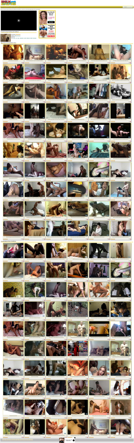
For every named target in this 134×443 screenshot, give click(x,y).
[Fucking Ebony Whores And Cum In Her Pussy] (13, 123)
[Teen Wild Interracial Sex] (56, 282)
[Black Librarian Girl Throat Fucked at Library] (13, 142)
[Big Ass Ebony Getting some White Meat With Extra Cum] (99, 44)
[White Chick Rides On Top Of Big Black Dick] (78, 262)
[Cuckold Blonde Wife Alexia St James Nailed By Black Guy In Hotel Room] (56, 44)
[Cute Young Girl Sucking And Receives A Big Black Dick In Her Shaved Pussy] (35, 399)
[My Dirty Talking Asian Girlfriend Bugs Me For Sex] (99, 399)
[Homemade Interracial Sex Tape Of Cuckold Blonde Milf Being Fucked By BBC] (35, 44)
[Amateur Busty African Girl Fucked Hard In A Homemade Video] (78, 44)
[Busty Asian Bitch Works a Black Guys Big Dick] (78, 64)
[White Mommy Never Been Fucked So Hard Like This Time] (13, 419)
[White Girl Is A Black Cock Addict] (56, 201)
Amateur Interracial (17, 35)
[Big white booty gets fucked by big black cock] (78, 103)
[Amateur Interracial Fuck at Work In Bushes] (35, 282)
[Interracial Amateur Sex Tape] (13, 103)
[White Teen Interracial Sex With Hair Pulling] (99, 142)
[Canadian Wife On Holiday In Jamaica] (13, 243)
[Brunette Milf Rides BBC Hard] (13, 162)
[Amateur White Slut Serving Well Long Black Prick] (78, 201)
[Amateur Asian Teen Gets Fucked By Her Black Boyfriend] (13, 282)
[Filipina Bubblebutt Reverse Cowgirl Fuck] (99, 162)
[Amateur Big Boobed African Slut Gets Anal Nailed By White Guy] (99, 282)
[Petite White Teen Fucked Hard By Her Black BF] (56, 142)
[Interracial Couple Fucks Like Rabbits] (99, 123)
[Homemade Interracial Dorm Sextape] (78, 162)
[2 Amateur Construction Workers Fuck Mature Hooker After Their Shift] (99, 262)
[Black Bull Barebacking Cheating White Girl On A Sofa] (120, 142)
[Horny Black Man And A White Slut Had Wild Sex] (35, 123)
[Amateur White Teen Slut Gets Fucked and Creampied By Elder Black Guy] (56, 341)
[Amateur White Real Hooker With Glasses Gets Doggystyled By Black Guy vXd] (99, 243)
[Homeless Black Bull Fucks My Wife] (120, 360)
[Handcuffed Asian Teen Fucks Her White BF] (78, 399)
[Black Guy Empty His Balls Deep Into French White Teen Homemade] (99, 103)
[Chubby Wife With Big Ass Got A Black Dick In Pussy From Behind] (56, 360)
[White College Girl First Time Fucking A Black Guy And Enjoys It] (56, 123)
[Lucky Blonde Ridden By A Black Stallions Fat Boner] (78, 419)
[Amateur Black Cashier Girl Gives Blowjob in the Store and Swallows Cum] (78, 341)
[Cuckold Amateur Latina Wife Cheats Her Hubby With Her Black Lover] (99, 341)
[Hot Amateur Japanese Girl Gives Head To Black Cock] (120, 44)
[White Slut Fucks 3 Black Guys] (13, 380)
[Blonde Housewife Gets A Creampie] (78, 243)
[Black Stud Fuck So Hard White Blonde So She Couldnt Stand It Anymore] (56, 419)
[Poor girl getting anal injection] (56, 399)
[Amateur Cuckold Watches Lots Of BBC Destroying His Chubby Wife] (120, 64)
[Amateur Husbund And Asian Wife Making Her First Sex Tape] (120, 341)
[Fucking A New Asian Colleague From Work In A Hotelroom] (35, 142)
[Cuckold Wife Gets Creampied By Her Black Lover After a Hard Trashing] (13, 341)
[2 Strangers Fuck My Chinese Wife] (35, 262)
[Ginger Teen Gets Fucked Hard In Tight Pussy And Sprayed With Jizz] (78, 380)
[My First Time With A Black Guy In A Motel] (120, 103)
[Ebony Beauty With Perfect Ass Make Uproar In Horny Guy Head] (99, 321)
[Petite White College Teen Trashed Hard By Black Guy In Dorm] (35, 201)
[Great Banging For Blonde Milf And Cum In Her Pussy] (56, 321)
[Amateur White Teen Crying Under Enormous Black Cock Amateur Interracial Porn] (56, 162)
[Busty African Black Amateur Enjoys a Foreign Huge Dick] (35, 243)
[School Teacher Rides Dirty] (120, 282)
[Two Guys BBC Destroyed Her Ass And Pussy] (56, 380)
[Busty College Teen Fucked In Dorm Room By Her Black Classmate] (35, 162)
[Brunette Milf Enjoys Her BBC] (13, 64)
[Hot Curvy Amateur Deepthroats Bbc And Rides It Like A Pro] (35, 380)
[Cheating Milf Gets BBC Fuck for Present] (35, 419)
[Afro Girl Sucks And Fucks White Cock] (99, 201)
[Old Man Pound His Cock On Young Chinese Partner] (78, 142)
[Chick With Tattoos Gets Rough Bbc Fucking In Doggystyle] (99, 360)
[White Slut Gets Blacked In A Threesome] (120, 162)
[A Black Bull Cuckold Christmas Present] (35, 103)
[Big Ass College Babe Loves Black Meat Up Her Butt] (120, 419)
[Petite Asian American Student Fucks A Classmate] (78, 282)
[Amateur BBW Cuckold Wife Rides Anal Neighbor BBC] (99, 64)
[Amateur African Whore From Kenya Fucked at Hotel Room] (56, 103)
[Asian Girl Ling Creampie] (35, 360)
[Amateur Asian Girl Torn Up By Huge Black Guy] (13, 201)
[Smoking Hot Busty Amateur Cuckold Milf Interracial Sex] (56, 262)
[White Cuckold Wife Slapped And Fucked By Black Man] (120, 201)
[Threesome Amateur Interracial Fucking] (35, 321)
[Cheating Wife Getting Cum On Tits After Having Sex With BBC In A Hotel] (56, 64)
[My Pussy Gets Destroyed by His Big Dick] (78, 123)
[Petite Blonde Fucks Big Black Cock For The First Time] (78, 360)
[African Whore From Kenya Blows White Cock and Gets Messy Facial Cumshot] (35, 341)
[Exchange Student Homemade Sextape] (99, 380)
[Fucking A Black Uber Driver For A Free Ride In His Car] (120, 123)
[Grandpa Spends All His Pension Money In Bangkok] (78, 321)
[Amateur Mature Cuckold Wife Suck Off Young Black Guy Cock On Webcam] (120, 321)
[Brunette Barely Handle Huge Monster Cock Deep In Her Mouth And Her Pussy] (56, 243)
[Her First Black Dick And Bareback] (13, 44)
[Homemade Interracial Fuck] (13, 399)
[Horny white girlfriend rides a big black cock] (35, 64)
